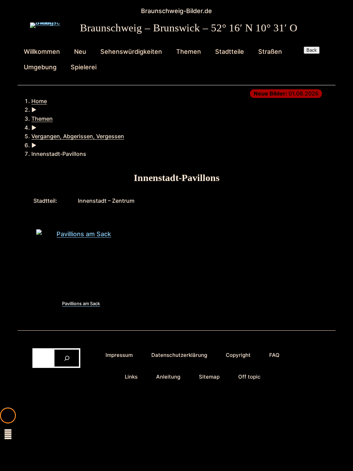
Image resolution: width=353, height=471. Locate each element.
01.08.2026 (286, 93)
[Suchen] (66, 358)
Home (39, 101)
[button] (8, 415)
